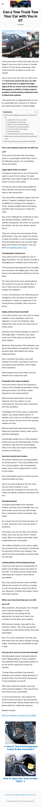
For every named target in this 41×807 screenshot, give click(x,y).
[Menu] (3, 4)
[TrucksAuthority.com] (20, 4)
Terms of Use (31, 795)
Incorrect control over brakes (18, 129)
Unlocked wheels (14, 131)
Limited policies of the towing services (21, 134)
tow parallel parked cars (16, 248)
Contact (23, 795)
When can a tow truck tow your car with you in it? (21, 137)
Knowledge (20, 24)
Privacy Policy (10, 795)
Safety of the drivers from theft (18, 124)
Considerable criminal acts (17, 122)
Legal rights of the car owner (17, 120)
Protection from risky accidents (18, 127)
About (18, 795)
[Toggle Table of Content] (35, 112)
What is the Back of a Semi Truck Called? (19, 715)
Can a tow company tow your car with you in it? (20, 116)
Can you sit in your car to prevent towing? (20, 141)
